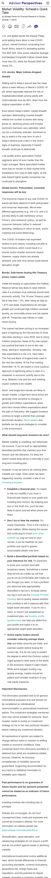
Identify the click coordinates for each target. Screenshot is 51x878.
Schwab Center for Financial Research (20, 16)
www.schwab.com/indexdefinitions (20, 830)
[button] (3, 26)
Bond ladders (31, 420)
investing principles (12, 482)
